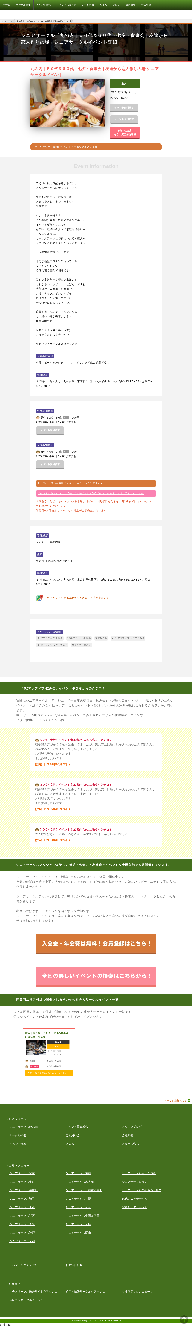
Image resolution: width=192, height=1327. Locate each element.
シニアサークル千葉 (22, 1207)
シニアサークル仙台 (78, 1207)
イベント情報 (17, 1143)
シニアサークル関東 (22, 1173)
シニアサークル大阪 (22, 1224)
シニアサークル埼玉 (22, 1198)
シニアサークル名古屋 (80, 1181)
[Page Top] (184, 1322)
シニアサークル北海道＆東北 (84, 1190)
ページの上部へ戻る (176, 1100)
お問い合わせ (74, 1265)
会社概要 (127, 1135)
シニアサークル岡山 (78, 1232)
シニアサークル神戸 (22, 1232)
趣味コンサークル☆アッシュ (27, 1300)
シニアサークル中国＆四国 (82, 1215)
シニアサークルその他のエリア (141, 1190)
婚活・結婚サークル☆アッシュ (85, 1291)
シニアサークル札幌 (78, 1198)
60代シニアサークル (134, 1207)
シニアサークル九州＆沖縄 (139, 1173)
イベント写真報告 (77, 1126)
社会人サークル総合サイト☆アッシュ (33, 1291)
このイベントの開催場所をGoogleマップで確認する (76, 597)
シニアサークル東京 (22, 1181)
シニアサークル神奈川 (23, 1190)
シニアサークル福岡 (134, 1181)
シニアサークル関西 (22, 1215)
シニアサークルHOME (23, 1126)
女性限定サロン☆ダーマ (137, 1291)
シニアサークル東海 (78, 1173)
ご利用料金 (73, 1135)
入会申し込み (130, 1143)
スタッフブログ (132, 1126)
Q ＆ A (70, 1143)
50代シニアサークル (134, 1198)
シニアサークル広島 (78, 1224)
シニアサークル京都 (22, 1241)
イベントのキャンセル (23, 1265)
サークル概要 (17, 1135)
